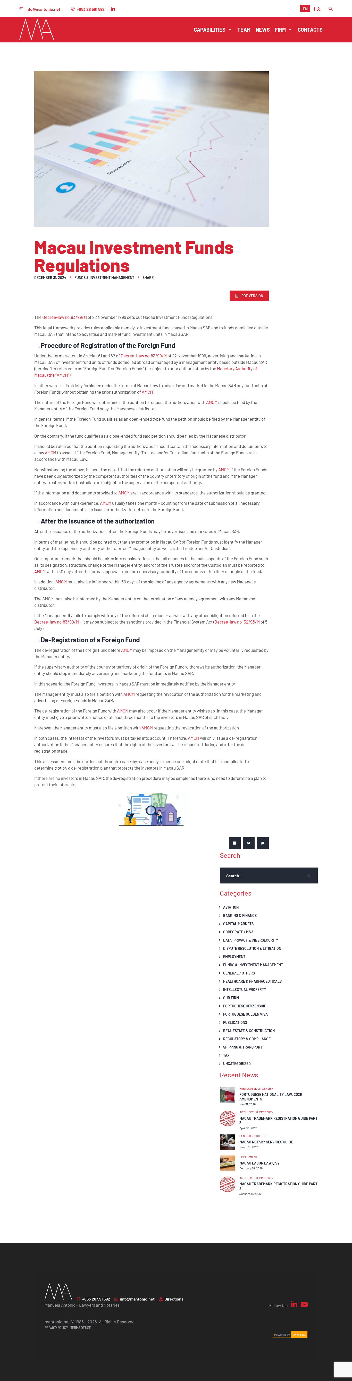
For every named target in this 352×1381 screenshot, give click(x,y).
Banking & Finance (240, 915)
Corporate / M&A (238, 931)
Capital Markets (238, 923)
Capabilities (209, 29)
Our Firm (231, 997)
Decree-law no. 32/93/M (237, 622)
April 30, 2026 (248, 1128)
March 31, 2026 (248, 1147)
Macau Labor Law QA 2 (259, 1163)
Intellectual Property (244, 989)
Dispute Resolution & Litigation (252, 948)
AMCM (147, 392)
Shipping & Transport (242, 1047)
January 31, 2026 (250, 1194)
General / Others (239, 973)
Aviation (231, 907)
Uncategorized (237, 1063)
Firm (280, 29)
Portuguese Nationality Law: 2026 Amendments (270, 1096)
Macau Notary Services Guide (266, 1142)
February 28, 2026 (251, 1168)
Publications (235, 1022)
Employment (234, 956)
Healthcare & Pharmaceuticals (252, 981)
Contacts (310, 29)
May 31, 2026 (247, 1104)
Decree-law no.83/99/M (64, 317)
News (263, 29)
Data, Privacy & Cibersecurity (250, 940)
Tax (226, 1055)
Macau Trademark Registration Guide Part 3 (278, 1120)
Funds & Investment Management (104, 277)
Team (243, 29)
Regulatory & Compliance (247, 1038)
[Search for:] (269, 875)
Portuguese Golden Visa (245, 1014)
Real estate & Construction (249, 1030)
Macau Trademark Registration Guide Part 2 (278, 1186)
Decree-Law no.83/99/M (144, 355)
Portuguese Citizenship (244, 1006)
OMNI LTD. (299, 1334)
